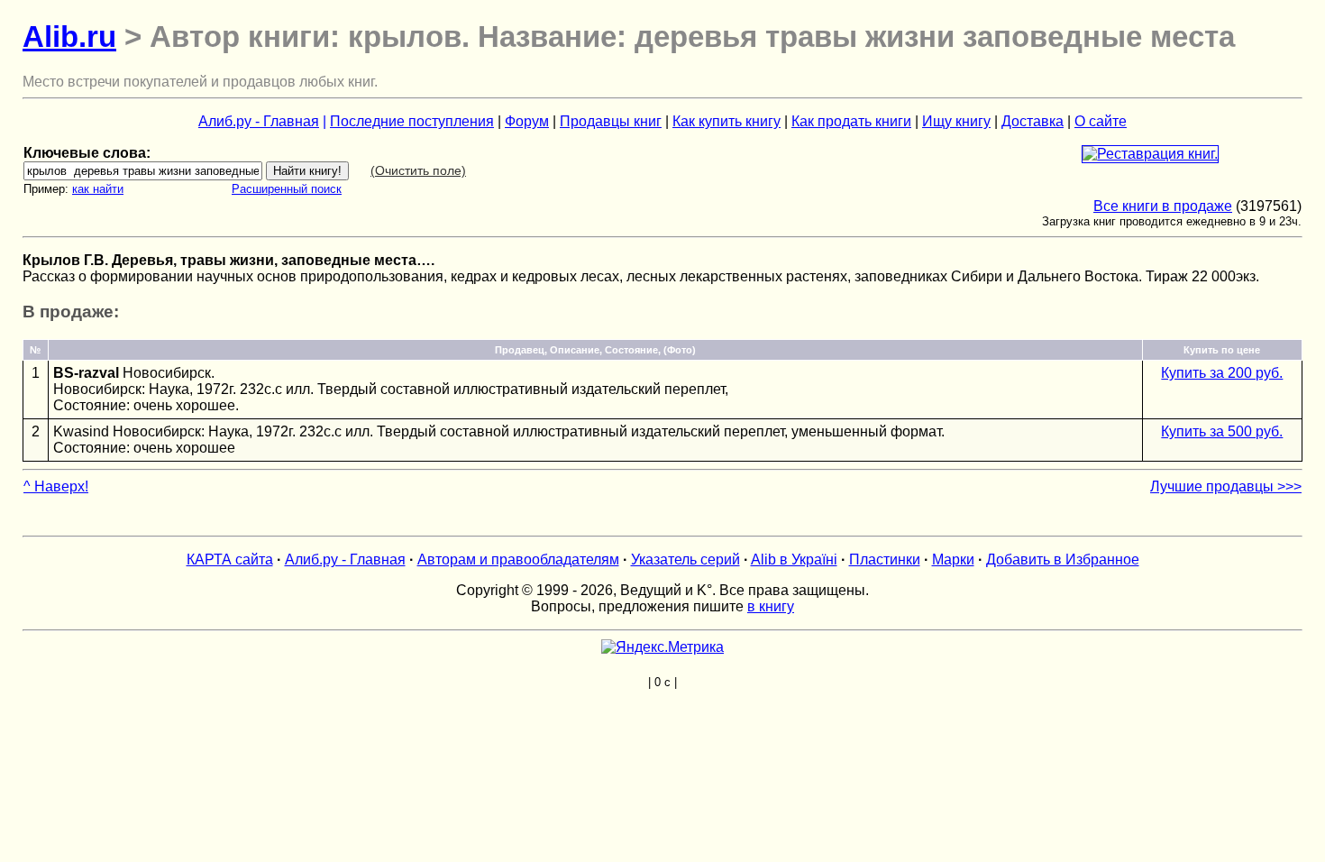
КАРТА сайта (230, 559)
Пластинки (884, 559)
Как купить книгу (726, 121)
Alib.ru (69, 36)
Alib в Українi (794, 559)
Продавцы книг (611, 121)
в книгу (770, 606)
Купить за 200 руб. (1222, 373)
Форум (527, 121)
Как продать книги (851, 121)
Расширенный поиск (287, 189)
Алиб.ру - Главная (258, 121)
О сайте (1100, 121)
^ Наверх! (55, 486)
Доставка (1032, 121)
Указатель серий (685, 559)
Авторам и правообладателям (518, 559)
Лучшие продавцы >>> (1226, 486)
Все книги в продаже (1162, 206)
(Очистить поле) (418, 170)
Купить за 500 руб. (1222, 431)
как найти (97, 189)
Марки (953, 559)
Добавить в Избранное (1062, 559)
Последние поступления (412, 121)
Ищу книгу (956, 121)
